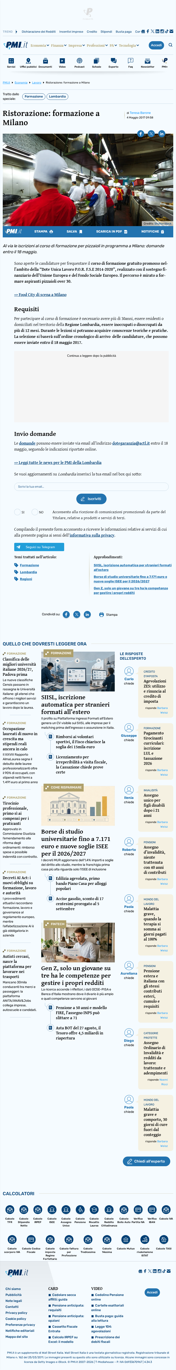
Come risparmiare (66, 787)
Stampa (41, 231)
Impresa (75, 45)
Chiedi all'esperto (149, 1161)
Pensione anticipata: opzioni (66, 1318)
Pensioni (150, 842)
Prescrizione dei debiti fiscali (105, 1339)
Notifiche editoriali (20, 1331)
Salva (72, 231)
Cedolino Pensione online (107, 1297)
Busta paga (124, 31)
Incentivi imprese (71, 31)
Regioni (26, 579)
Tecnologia (127, 45)
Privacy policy (16, 1313)
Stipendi (106, 31)
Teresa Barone (140, 113)
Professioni (96, 45)
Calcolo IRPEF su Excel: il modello (63, 1339)
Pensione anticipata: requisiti (66, 1308)
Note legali (14, 1301)
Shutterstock (162, 223)
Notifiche (150, 231)
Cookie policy (16, 1319)
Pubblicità (14, 1295)
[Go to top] (148, 1355)
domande (27, 443)
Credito (92, 31)
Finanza (57, 45)
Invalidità (151, 790)
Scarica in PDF (109, 231)
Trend (8, 31)
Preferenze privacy (20, 1325)
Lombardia (57, 96)
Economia (38, 45)
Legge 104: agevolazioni (101, 1329)
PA (112, 45)
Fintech (57, 924)
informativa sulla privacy (92, 535)
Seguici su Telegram (40, 547)
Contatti (12, 1307)
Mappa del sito (17, 1337)
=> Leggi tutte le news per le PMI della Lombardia (58, 463)
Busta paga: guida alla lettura (107, 1318)
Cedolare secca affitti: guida (62, 1297)
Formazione (34, 96)
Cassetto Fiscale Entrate (62, 1329)
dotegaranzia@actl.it (131, 443)
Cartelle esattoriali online (107, 1308)
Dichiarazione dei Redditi (39, 31)
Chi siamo (13, 1289)
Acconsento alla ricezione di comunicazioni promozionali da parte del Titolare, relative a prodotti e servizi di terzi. (109, 515)
